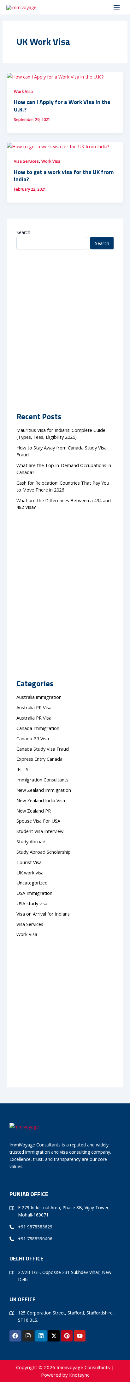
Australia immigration (39, 697)
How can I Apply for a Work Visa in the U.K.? (62, 105)
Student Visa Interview (39, 831)
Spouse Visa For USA (38, 821)
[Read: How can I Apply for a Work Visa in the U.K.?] (55, 76)
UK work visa (30, 872)
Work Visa (23, 91)
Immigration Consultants (42, 779)
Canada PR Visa (32, 738)
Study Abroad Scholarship (43, 852)
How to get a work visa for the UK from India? (64, 175)
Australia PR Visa (33, 707)
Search (23, 232)
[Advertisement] (65, 316)
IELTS (22, 769)
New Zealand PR (33, 811)
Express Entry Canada (39, 759)
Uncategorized (32, 882)
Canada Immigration (37, 728)
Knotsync (79, 1375)
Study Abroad (32, 841)
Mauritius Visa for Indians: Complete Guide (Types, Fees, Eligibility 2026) (60, 433)
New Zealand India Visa (40, 800)
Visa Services (26, 161)
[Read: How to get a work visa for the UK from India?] (58, 146)
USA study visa (31, 903)
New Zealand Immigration (43, 790)
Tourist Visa (29, 862)
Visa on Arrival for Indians (43, 914)
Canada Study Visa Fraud (42, 749)
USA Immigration (34, 893)
